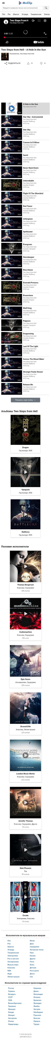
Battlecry (25, 532)
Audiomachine (25, 632)
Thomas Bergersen (25, 585)
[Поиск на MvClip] (46, 8)
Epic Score (25, 679)
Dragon (25, 447)
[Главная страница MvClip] (25, 3)
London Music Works (25, 774)
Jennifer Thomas (25, 821)
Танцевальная (36, 14)
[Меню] (3, 3)
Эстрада (25, 14)
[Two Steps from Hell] (5, 56)
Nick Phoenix (25, 868)
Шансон (16, 14)
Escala (25, 915)
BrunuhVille (25, 726)
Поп (3, 14)
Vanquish (26, 490)
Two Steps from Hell (27, 54)
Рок (9, 14)
